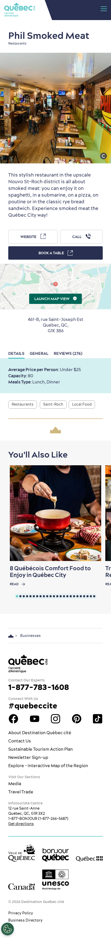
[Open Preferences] (7, 929)
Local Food (82, 404)
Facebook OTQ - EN (13, 719)
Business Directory (25, 920)
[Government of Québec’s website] (89, 859)
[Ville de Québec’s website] (21, 853)
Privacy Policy (20, 913)
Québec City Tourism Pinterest (77, 719)
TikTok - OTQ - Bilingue (97, 719)
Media (14, 783)
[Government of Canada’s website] (21, 886)
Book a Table (51, 253)
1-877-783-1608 (38, 687)
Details (16, 353)
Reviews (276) (68, 353)
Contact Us (19, 740)
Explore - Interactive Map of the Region (48, 765)
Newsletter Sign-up (28, 757)
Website (28, 236)
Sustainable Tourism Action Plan (40, 749)
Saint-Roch (53, 404)
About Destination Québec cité (39, 732)
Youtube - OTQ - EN (34, 719)
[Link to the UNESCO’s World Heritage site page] (55, 880)
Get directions (21, 823)
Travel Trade (20, 791)
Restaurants (23, 404)
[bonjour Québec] (55, 855)
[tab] (17, 596)
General (39, 353)
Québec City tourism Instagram (55, 719)
